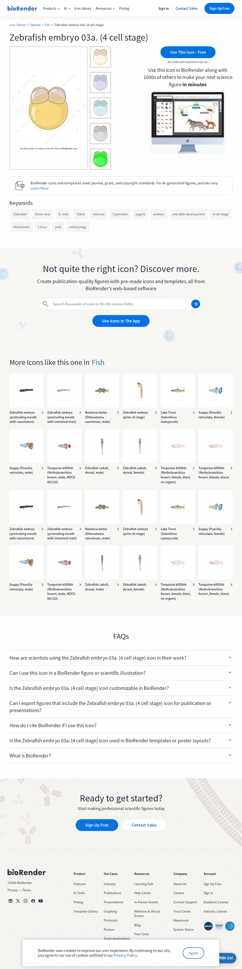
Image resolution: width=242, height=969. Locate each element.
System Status (183, 929)
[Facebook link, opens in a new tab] (33, 901)
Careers (178, 893)
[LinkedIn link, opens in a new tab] (10, 901)
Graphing (110, 911)
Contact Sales (187, 8)
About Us (179, 884)
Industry (110, 884)
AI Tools (79, 893)
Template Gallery (85, 911)
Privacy (13, 890)
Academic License (216, 902)
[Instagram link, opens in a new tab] (25, 901)
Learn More (39, 188)
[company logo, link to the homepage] (22, 8)
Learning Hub (143, 884)
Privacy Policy (125, 955)
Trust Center (182, 911)
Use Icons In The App (121, 321)
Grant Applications (117, 938)
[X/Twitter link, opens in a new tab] (18, 901)
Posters (109, 929)
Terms (26, 890)
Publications (112, 893)
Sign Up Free (219, 8)
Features (79, 884)
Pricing (124, 8)
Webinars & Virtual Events (147, 913)
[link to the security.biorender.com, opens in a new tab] (208, 926)
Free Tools (141, 934)
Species (35, 25)
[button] (51, 8)
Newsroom (181, 920)
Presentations (113, 902)
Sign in (163, 8)
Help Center (142, 893)
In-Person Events (146, 902)
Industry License (215, 911)
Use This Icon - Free (188, 52)
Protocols (110, 920)
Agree (193, 953)
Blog (137, 925)
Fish (47, 25)
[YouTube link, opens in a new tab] (40, 901)
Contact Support (185, 902)
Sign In (208, 893)
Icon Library (82, 8)
